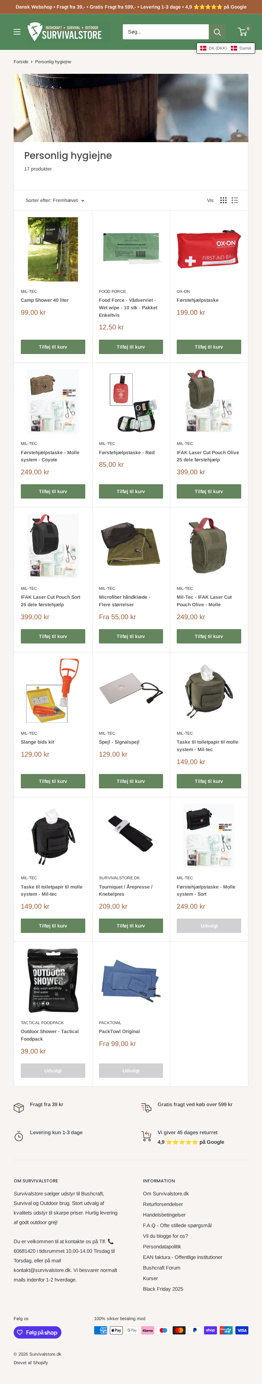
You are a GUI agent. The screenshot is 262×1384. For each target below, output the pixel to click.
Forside (21, 61)
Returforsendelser (163, 1204)
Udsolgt (209, 925)
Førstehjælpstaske (198, 300)
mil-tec (29, 443)
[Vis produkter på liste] (235, 200)
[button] (226, 48)
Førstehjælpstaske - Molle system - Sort (206, 890)
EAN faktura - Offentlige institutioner (182, 1257)
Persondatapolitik (162, 1246)
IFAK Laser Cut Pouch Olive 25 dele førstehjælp (208, 456)
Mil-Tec (29, 291)
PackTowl (110, 1022)
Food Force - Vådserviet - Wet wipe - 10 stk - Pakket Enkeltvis (128, 307)
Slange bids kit (37, 742)
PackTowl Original (119, 1031)
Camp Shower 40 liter (45, 300)
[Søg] (217, 31)
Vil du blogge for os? (165, 1236)
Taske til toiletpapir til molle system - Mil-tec (207, 745)
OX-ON (183, 291)
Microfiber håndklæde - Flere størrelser (124, 600)
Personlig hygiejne (53, 61)
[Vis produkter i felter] (223, 200)
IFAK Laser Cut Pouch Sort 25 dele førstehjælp (50, 600)
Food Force (112, 291)
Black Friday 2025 (163, 1289)
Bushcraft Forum (161, 1268)
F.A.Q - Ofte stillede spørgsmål (177, 1225)
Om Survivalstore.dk (166, 1193)
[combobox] (166, 31)
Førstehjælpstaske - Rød (127, 452)
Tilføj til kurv (53, 347)
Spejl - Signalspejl (119, 742)
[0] (242, 32)
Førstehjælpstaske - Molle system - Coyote (50, 456)
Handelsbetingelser (164, 1215)
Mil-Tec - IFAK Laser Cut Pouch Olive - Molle (204, 600)
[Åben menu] (17, 32)
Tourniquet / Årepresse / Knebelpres (125, 890)
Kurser (150, 1278)
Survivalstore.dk (119, 878)
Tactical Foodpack (42, 1022)
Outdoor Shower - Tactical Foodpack (50, 1035)
